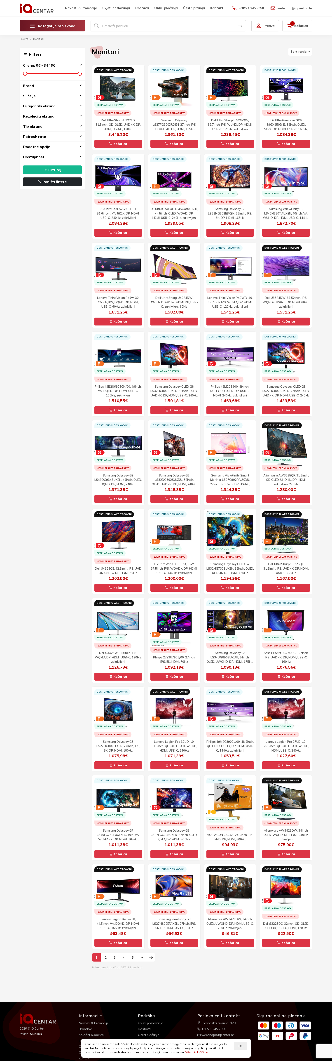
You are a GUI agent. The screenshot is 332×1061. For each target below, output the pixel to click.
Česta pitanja (194, 8)
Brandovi (85, 1029)
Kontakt (216, 8)
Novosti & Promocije (81, 8)
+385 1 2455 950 (251, 8)
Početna (24, 38)
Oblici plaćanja (166, 8)
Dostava (142, 8)
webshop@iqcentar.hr (294, 8)
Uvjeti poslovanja (116, 8)
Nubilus (36, 1034)
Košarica (119, 144)
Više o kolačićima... (197, 1052)
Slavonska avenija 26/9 (218, 1023)
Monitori (38, 38)
